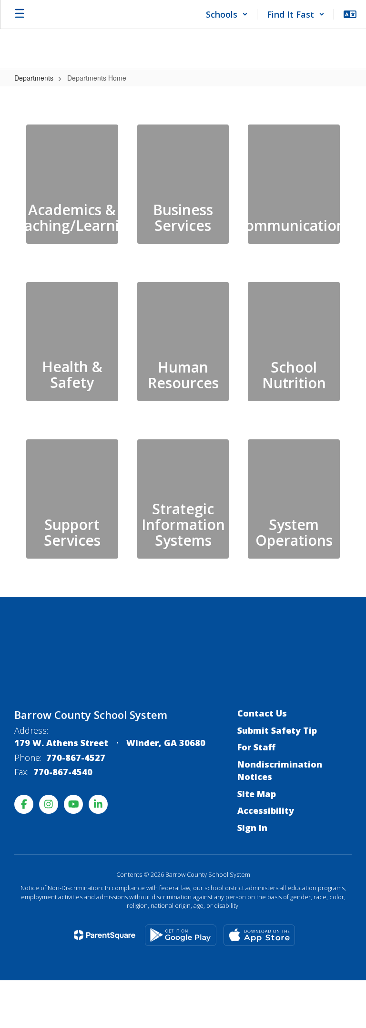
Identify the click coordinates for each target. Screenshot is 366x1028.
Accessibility (265, 810)
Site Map (256, 794)
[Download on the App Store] (259, 935)
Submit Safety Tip (277, 730)
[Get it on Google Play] (180, 935)
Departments (33, 78)
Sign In (252, 827)
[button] (226, 14)
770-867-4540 (62, 772)
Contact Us (262, 713)
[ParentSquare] (104, 935)
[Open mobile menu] (19, 14)
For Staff (256, 747)
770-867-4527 (75, 757)
